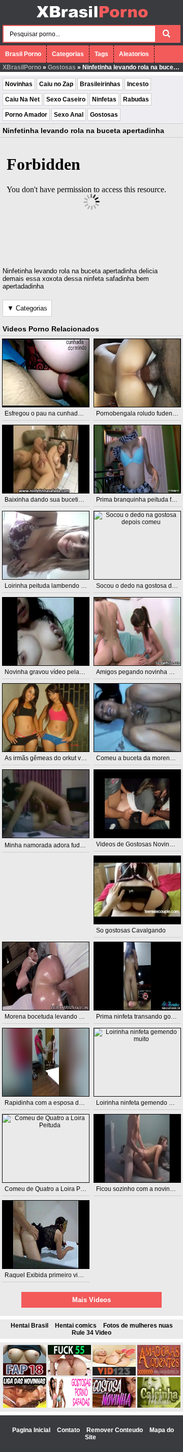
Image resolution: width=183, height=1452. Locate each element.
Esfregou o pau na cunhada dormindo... (59, 413)
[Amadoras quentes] (158, 1373)
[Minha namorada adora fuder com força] (46, 803)
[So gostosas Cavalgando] (137, 889)
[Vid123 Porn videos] (114, 1373)
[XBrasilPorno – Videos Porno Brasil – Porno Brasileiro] (91, 18)
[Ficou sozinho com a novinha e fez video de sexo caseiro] (137, 1148)
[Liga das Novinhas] (24, 1405)
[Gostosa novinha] (114, 1405)
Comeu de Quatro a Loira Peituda (51, 1188)
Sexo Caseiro (65, 99)
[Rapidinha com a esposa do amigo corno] (46, 1062)
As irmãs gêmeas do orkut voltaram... (55, 758)
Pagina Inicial (32, 1430)
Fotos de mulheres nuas (138, 1325)
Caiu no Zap (56, 84)
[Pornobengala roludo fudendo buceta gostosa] (137, 373)
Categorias (68, 54)
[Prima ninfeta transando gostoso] (137, 976)
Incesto (137, 84)
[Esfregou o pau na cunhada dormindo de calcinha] (46, 373)
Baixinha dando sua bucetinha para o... (59, 499)
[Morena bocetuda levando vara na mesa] (46, 976)
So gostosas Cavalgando (131, 930)
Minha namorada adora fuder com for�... (61, 845)
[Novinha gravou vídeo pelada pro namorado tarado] (46, 631)
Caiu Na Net (22, 99)
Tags (101, 54)
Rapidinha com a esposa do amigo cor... (60, 1102)
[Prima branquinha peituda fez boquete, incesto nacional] (137, 459)
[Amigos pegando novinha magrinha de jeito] (137, 631)
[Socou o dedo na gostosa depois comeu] (137, 545)
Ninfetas (104, 99)
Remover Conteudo (115, 1430)
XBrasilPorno (22, 67)
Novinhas (19, 84)
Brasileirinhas (100, 84)
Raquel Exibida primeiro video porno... (58, 1275)
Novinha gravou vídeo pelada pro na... (57, 672)
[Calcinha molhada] (158, 1405)
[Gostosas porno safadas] (69, 1405)
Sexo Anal (68, 114)
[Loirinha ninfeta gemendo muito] (137, 1062)
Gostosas (62, 67)
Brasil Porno (23, 54)
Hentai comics (76, 1325)
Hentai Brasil (29, 1325)
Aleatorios (134, 54)
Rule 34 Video (91, 1332)
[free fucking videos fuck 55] (69, 1373)
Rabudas (136, 99)
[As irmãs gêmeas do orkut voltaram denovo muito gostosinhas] (46, 717)
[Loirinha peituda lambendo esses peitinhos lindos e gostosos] (46, 545)
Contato (69, 1430)
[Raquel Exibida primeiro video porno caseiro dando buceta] (46, 1234)
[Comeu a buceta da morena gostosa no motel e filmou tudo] (137, 717)
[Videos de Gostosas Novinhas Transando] (137, 803)
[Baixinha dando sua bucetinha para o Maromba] (46, 459)
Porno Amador (26, 114)
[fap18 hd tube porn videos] (24, 1373)
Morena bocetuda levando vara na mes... (61, 1016)
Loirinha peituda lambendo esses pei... (58, 585)
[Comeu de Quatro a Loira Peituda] (46, 1148)
